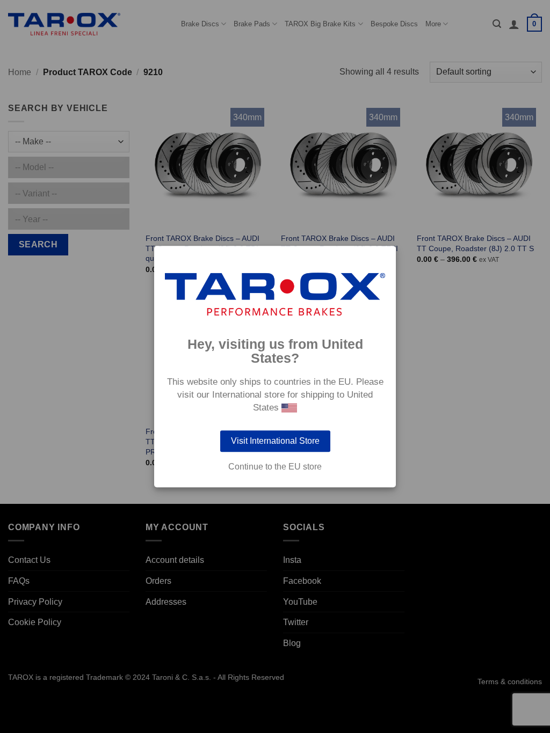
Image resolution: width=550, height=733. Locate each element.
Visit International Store (275, 440)
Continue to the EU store (275, 467)
